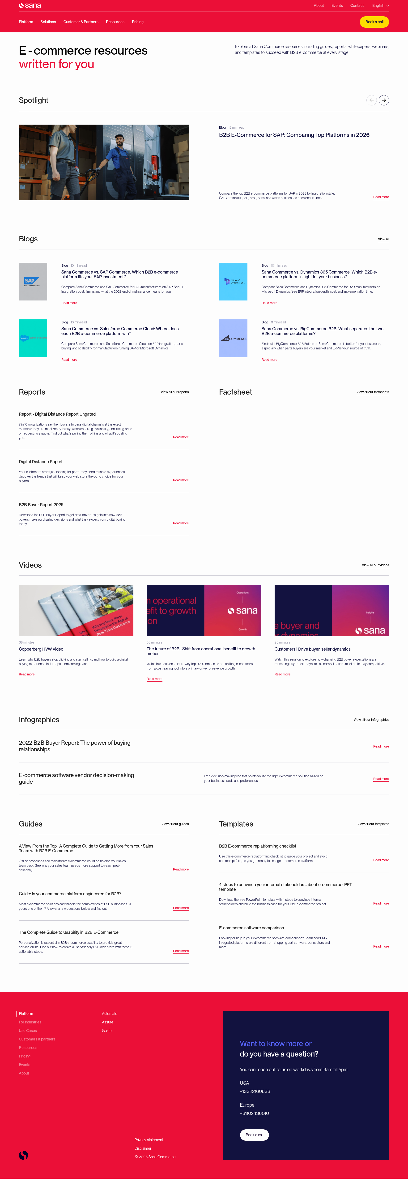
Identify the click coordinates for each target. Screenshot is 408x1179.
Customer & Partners (81, 22)
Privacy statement (149, 1140)
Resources (115, 22)
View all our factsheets (373, 392)
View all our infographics (371, 720)
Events (337, 5)
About (319, 5)
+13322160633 (255, 1091)
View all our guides (175, 824)
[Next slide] (384, 100)
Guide (107, 1030)
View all (383, 239)
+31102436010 (254, 1113)
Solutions (48, 22)
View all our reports (175, 392)
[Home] (30, 5)
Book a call (374, 22)
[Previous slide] (371, 100)
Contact (357, 5)
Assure (107, 1022)
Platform (26, 22)
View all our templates (373, 824)
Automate (109, 1013)
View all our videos (375, 565)
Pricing (138, 22)
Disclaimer (143, 1148)
